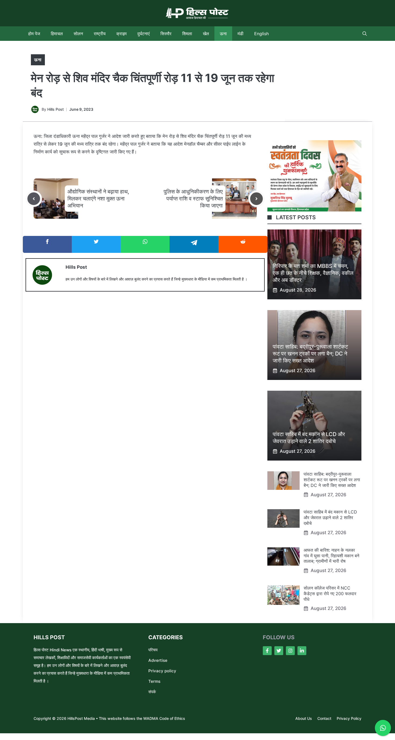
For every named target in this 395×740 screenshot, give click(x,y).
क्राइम (121, 33)
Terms (154, 681)
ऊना (223, 33)
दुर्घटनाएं (143, 33)
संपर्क (152, 691)
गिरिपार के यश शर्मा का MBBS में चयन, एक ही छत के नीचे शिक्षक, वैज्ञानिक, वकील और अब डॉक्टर (313, 273)
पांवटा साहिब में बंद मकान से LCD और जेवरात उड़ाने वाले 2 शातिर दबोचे (330, 517)
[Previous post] (34, 199)
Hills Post (55, 109)
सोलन (78, 33)
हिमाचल (57, 33)
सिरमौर (165, 33)
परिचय (152, 649)
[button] (364, 33)
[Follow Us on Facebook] (267, 650)
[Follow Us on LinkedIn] (301, 650)
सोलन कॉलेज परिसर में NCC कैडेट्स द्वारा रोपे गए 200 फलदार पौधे (330, 593)
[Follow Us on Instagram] (290, 650)
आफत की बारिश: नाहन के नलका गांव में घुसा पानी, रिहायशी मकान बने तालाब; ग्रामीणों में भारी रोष (331, 555)
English (261, 33)
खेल (206, 33)
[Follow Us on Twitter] (278, 650)
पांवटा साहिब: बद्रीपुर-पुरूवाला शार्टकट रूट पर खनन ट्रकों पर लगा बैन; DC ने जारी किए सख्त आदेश (310, 353)
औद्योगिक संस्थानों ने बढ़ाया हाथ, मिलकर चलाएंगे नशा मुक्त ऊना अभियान (98, 198)
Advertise (157, 660)
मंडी (240, 33)
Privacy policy (162, 670)
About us (303, 718)
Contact (324, 718)
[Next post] (256, 199)
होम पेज (34, 33)
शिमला (187, 33)
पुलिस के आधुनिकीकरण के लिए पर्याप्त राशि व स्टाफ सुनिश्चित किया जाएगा (193, 198)
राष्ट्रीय (100, 33)
